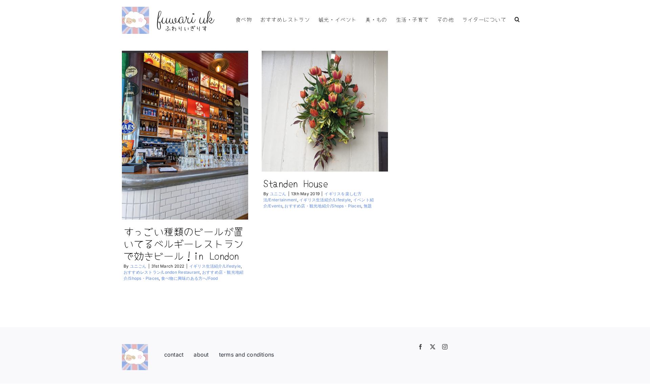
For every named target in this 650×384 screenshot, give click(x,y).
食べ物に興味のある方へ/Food (189, 278)
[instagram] (445, 346)
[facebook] (420, 346)
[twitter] (432, 346)
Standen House (295, 183)
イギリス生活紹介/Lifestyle (215, 266)
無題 (368, 205)
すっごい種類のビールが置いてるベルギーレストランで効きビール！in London (184, 243)
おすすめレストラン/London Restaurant (162, 272)
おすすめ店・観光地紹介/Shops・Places (322, 205)
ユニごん (138, 266)
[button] (517, 18)
